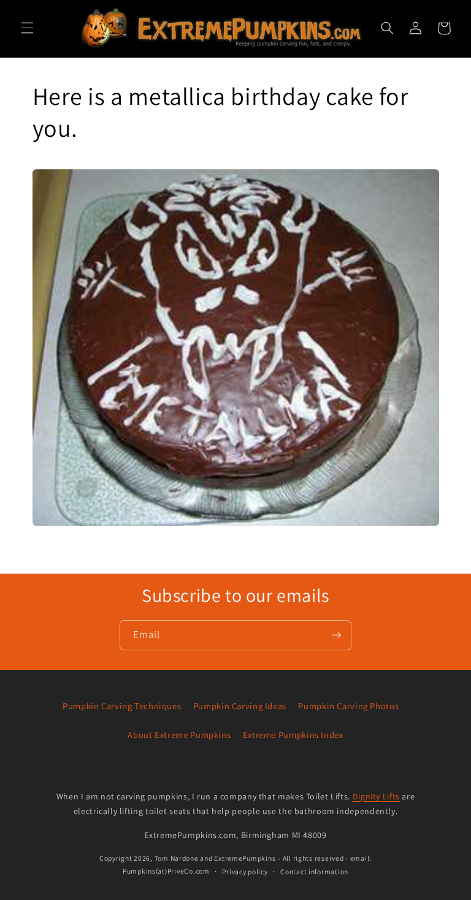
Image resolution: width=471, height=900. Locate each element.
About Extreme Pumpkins (179, 734)
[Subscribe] (337, 635)
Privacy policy (244, 871)
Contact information (314, 871)
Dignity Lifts (376, 796)
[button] (27, 28)
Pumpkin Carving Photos (348, 706)
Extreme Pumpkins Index (293, 734)
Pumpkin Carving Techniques (122, 706)
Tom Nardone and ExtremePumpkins (215, 858)
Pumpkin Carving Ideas (239, 706)
